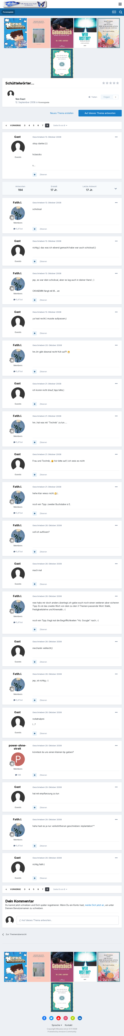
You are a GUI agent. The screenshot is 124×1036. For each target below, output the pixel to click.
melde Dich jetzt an (94, 905)
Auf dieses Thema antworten (100, 113)
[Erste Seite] (6, 125)
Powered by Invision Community (62, 1031)
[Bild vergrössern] (68, 351)
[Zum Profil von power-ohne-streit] (18, 759)
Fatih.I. (17, 202)
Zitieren (43, 174)
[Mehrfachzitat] (35, 175)
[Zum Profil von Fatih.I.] (18, 213)
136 (19, 775)
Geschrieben (47, 137)
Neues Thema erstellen (61, 113)
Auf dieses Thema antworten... (36, 920)
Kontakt (68, 1025)
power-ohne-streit (17, 747)
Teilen (93, 97)
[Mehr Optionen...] (116, 137)
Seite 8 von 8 (59, 125)
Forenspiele (43, 102)
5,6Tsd (19, 229)
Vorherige (15, 125)
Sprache (56, 1025)
